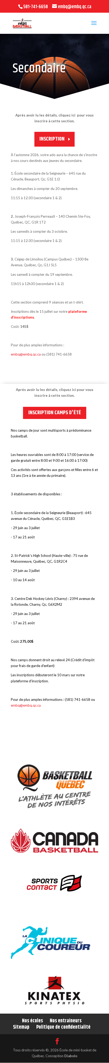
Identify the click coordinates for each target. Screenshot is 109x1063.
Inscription (52, 139)
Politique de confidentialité (63, 1027)
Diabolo (70, 1056)
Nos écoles (32, 1021)
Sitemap (21, 1027)
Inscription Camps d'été (54, 413)
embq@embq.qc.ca (26, 354)
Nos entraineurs (65, 1021)
